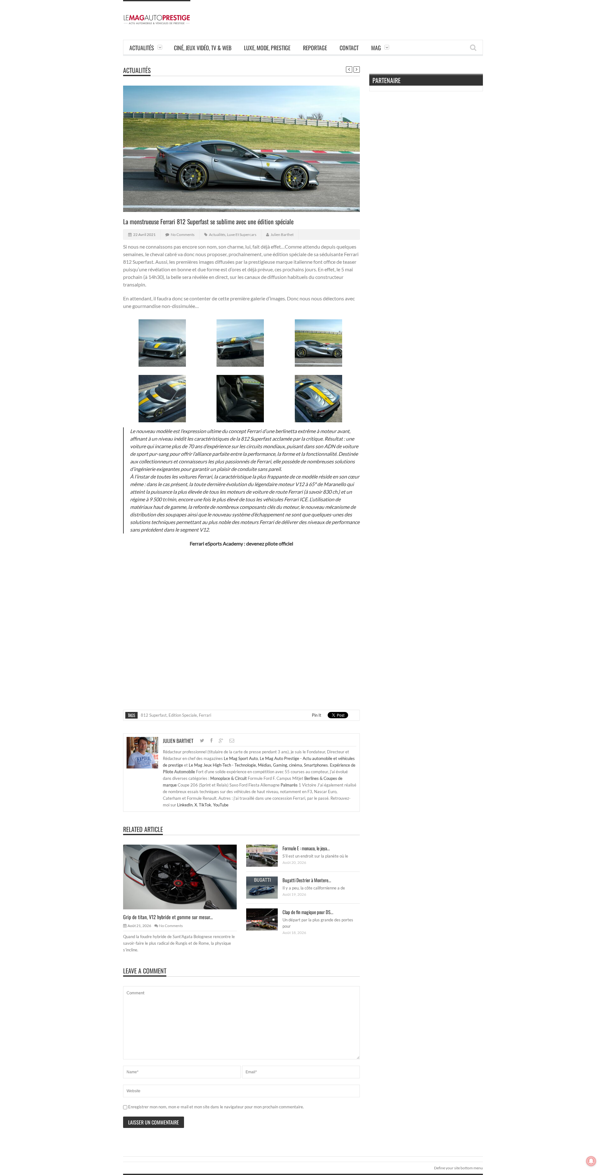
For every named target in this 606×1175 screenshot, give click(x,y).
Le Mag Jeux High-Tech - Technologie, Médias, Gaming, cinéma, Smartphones (258, 765)
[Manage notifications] (591, 1161)
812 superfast (154, 715)
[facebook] (211, 740)
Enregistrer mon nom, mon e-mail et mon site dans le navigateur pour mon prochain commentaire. (216, 1106)
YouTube (221, 804)
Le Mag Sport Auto (241, 758)
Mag (376, 48)
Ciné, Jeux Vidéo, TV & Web (202, 48)
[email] (231, 740)
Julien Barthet (282, 234)
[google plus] (221, 740)
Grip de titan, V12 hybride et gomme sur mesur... (168, 917)
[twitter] (202, 740)
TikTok (205, 804)
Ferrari (205, 715)
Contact (349, 48)
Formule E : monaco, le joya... (306, 848)
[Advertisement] (368, 14)
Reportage (315, 48)
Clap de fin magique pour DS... (307, 911)
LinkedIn (185, 804)
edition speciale (183, 715)
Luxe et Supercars (241, 234)
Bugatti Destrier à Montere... (306, 880)
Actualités (141, 48)
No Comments (182, 234)
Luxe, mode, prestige (267, 48)
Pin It (316, 715)
